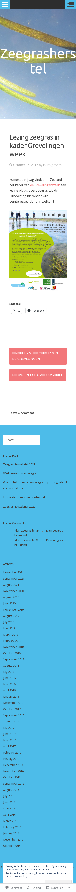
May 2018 (9, 684)
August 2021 (11, 585)
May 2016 (9, 808)
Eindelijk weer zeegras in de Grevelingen (35, 356)
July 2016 (8, 796)
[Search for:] (21, 440)
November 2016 (13, 771)
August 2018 (11, 665)
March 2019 (10, 634)
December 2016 (13, 765)
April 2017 (9, 746)
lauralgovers (52, 165)
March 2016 (10, 821)
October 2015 (12, 846)
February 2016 (12, 827)
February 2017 (12, 752)
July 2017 (8, 727)
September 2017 (13, 715)
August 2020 (11, 597)
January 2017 (11, 759)
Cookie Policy (19, 876)
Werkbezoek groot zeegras (20, 473)
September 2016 (13, 783)
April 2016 (9, 814)
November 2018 (13, 647)
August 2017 (11, 721)
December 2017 (13, 703)
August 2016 (11, 790)
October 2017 (12, 709)
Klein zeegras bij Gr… (27, 530)
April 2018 (9, 690)
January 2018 (11, 696)
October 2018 (12, 653)
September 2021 (13, 578)
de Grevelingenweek (45, 185)
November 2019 (13, 609)
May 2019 (9, 628)
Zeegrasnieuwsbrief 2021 (19, 464)
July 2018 (8, 672)
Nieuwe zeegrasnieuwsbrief (37, 375)
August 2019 (11, 616)
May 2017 (9, 740)
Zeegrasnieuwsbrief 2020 (19, 506)
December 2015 (13, 839)
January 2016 (11, 833)
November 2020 (13, 591)
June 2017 (9, 734)
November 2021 (13, 572)
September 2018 (13, 659)
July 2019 (8, 622)
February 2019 (12, 640)
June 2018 (9, 678)
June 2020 (9, 603)
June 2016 (9, 802)
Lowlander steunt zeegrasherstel (24, 497)
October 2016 (12, 777)
